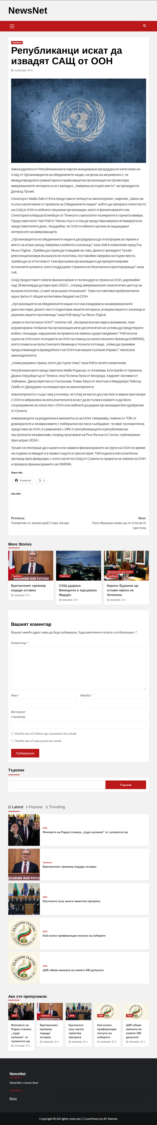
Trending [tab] (56, 807)
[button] (12, 25)
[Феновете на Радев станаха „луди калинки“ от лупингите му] (24, 829)
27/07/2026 (19, 1046)
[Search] (144, 25)
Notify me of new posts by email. (38, 741)
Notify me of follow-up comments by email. (46, 733)
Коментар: (20, 643)
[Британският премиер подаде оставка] (30, 566)
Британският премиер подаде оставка (69, 866)
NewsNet (27, 10)
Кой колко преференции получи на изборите (74, 935)
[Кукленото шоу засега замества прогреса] (24, 898)
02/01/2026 (115, 600)
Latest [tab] (17, 807)
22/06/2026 (19, 595)
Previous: (40, 521)
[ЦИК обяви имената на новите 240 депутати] (24, 967)
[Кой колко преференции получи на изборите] (24, 933)
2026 (45, 828)
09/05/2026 (77, 1042)
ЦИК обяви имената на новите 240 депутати (73, 970)
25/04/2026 (105, 1042)
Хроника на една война (120, 572)
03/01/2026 (67, 600)
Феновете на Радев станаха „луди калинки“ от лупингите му (85, 832)
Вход (13, 1098)
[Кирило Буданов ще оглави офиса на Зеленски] (126, 566)
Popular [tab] (35, 807)
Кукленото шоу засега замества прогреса (71, 901)
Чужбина (17, 42)
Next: (119, 523)
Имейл (86, 695)
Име (15, 695)
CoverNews (91, 1118)
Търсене (16, 770)
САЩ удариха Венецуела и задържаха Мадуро (78, 590)
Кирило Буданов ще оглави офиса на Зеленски (122, 590)
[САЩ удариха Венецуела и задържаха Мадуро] (78, 566)
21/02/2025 (20, 70)
